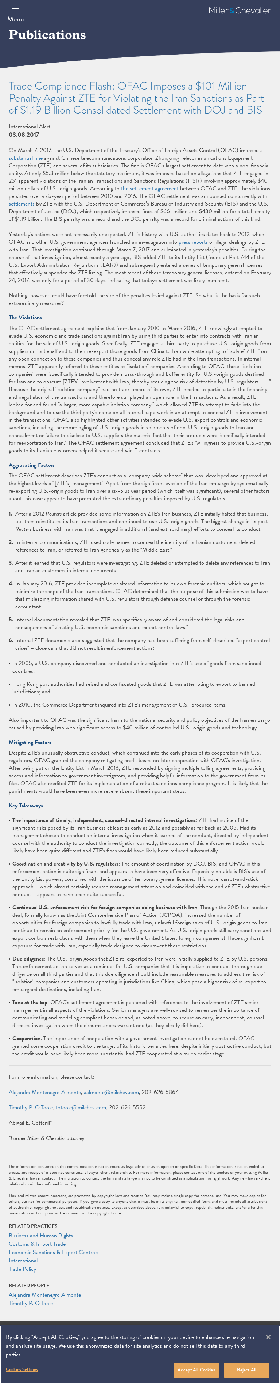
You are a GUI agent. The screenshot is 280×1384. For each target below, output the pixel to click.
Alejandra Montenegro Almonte (45, 1092)
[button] (15, 15)
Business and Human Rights (41, 1235)
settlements (22, 203)
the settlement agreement (150, 188)
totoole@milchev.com (81, 1107)
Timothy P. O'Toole (31, 1107)
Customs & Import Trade (37, 1244)
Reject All (246, 1369)
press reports (193, 242)
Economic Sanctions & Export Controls (53, 1252)
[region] (140, 1354)
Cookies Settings (22, 1369)
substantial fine (26, 158)
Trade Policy (22, 1269)
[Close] (268, 1337)
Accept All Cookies (196, 1369)
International (23, 1260)
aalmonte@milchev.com (111, 1092)
